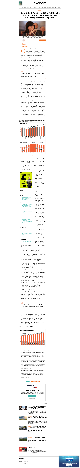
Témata (28, 7)
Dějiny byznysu (44, 7)
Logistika (53, 7)
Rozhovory (31, 7)
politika (26, 43)
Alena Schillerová (34, 43)
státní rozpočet (30, 43)
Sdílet (29, 381)
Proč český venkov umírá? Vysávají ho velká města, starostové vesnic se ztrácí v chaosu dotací (27, 193)
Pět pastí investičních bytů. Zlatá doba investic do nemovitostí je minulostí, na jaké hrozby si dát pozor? (37, 439)
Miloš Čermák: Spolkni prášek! (26, 206)
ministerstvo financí (40, 43)
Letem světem (31, 447)
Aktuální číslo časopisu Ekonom (25, 3)
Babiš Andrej (24, 44)
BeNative (59, 7)
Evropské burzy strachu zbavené (27, 241)
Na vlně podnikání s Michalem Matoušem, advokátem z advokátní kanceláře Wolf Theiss (37, 407)
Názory (25, 7)
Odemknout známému (36, 381)
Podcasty (39, 7)
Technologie (35, 7)
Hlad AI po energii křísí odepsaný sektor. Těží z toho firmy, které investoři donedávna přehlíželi (37, 417)
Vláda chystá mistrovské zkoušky (27, 225)
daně (23, 43)
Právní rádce (49, 7)
